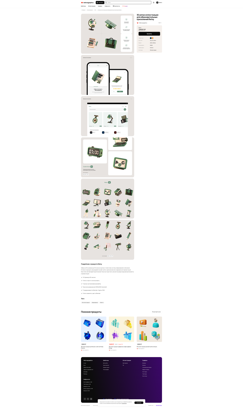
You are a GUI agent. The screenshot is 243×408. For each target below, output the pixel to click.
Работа (101, 302)
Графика (100, 6)
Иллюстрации (91, 6)
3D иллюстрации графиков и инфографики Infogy (120, 347)
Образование (95, 302)
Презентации (106, 367)
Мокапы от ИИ (87, 386)
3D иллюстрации (86, 302)
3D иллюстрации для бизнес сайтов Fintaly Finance (92, 347)
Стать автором (108, 399)
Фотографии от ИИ (88, 382)
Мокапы (144, 363)
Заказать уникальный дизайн (122, 399)
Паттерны (144, 371)
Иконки (144, 365)
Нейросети (107, 6)
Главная (83, 10)
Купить (149, 34)
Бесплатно (117, 6)
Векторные (125, 363)
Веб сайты (105, 363)
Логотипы (144, 376)
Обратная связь (87, 367)
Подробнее (124, 403)
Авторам (85, 371)
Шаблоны (83, 6)
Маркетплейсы (145, 369)
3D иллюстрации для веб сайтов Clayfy (147, 346)
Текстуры (144, 374)
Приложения (106, 365)
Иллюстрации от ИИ (88, 388)
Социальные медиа (146, 367)
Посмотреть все (156, 312)
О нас (85, 363)
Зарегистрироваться (88, 369)
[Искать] (106, 2)
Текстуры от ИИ (87, 384)
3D (95, 10)
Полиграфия (106, 369)
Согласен (139, 402)
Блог (85, 365)
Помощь (85, 374)
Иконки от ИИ (87, 390)
